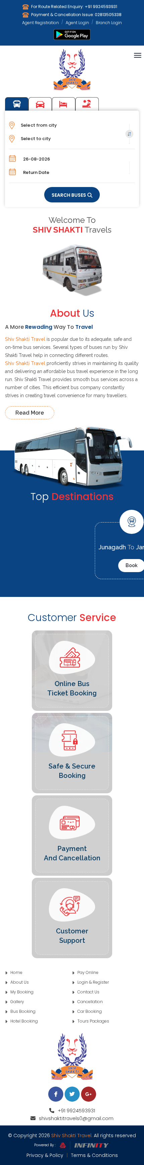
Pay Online (87, 972)
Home (15, 972)
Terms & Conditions (94, 1155)
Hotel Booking (63, 104)
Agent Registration (40, 22)
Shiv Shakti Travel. (71, 1135)
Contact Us (87, 992)
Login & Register (92, 982)
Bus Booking (16, 104)
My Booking (21, 992)
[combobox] (72, 125)
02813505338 (108, 14)
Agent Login (77, 22)
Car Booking (40, 104)
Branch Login (109, 22)
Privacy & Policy (44, 1155)
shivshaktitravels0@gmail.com (76, 1118)
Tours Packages (87, 104)
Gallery (16, 1001)
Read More (29, 413)
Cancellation (89, 1001)
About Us (19, 982)
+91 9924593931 (101, 6)
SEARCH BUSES (69, 195)
